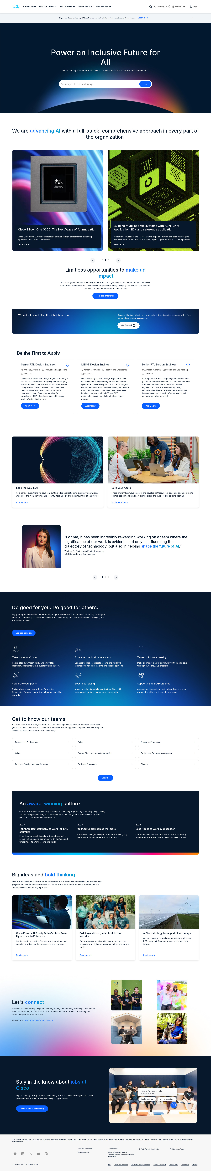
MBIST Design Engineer (96, 364)
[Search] (150, 6)
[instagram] (46, 1154)
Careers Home (29, 6)
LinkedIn (40, 1020)
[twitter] (31, 1154)
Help (109, 1165)
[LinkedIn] (23, 1154)
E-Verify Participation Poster (149, 1149)
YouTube (49, 1020)
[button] (193, 7)
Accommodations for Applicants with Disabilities (121, 1155)
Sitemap (194, 1165)
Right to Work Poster (177, 1149)
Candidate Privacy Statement (140, 1165)
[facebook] (15, 1154)
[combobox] (99, 84)
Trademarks (185, 1165)
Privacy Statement (159, 1165)
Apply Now (30, 406)
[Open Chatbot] (173, 1105)
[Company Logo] (16, 6)
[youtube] (38, 1154)
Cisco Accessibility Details (117, 1152)
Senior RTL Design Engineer (38, 364)
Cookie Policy (173, 1165)
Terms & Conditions (121, 1165)
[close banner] (192, 18)
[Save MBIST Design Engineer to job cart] (128, 365)
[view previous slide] (92, 260)
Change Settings (83, 1152)
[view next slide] (118, 260)
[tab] (102, 259)
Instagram (29, 1020)
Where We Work (86, 6)
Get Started (126, 325)
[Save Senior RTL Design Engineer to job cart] (67, 365)
